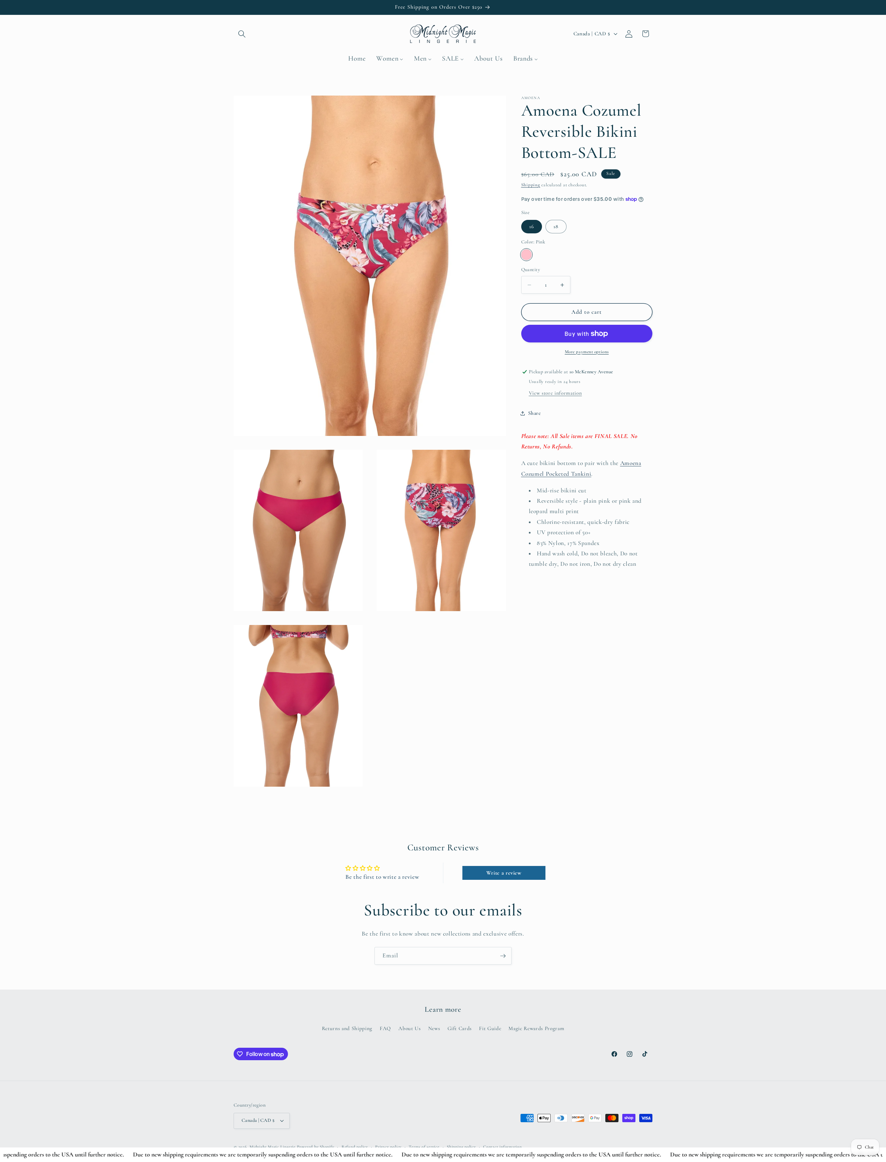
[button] (242, 33)
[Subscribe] (503, 956)
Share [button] (534, 413)
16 (531, 226)
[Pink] (526, 254)
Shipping (530, 185)
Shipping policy (461, 1146)
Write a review (504, 872)
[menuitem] (357, 59)
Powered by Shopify (315, 1146)
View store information (555, 393)
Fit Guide (490, 1028)
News (434, 1028)
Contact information (502, 1146)
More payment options (587, 352)
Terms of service (424, 1146)
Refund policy (355, 1146)
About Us (409, 1028)
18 (556, 226)
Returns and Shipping (347, 1028)
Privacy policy (388, 1146)
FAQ (385, 1028)
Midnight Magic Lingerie (273, 1146)
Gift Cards (459, 1028)
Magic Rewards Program (536, 1028)
